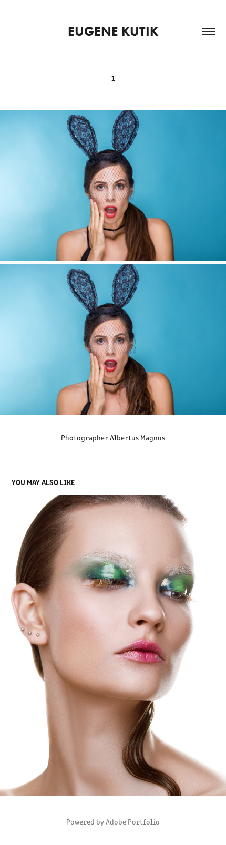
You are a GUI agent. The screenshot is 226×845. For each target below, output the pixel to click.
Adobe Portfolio (133, 822)
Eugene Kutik (113, 31)
